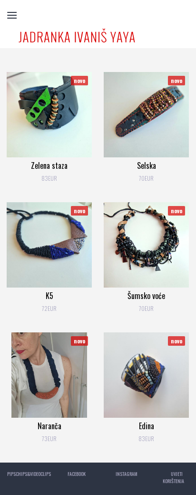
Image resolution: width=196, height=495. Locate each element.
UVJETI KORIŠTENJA (173, 477)
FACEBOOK (77, 473)
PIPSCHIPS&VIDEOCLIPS (29, 473)
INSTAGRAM (126, 473)
